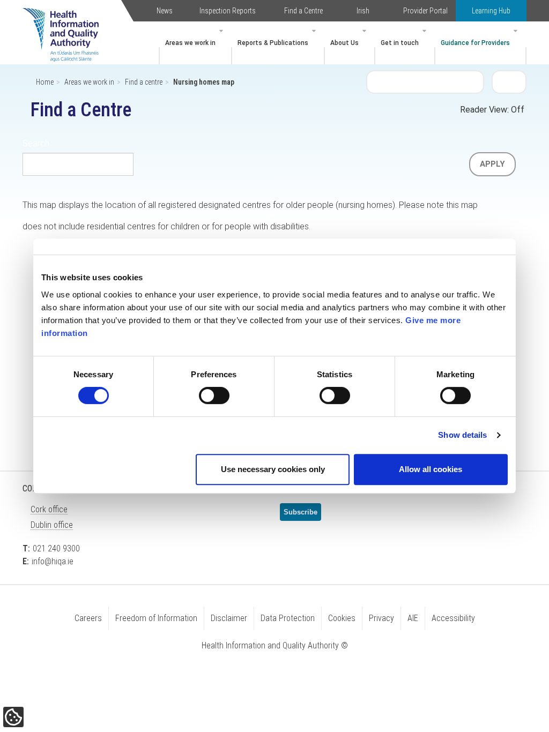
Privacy (381, 618)
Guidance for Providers (475, 43)
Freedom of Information (156, 618)
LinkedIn (220, 516)
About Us (344, 43)
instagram (167, 547)
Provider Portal (425, 10)
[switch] (214, 395)
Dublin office (52, 525)
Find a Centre (303, 10)
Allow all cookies (430, 469)
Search (509, 81)
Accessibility (453, 618)
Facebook (194, 516)
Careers (88, 618)
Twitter (167, 516)
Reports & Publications (273, 43)
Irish (363, 10)
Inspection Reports (227, 10)
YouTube (247, 516)
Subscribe (300, 512)
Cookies (341, 618)
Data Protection (288, 618)
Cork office (49, 509)
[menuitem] (195, 42)
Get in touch (400, 43)
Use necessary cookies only (273, 469)
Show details (462, 434)
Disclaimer (229, 618)
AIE (412, 618)
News (165, 10)
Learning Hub (491, 10)
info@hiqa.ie (52, 561)
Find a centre (143, 82)
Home (45, 82)
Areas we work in (190, 43)
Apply (492, 164)
